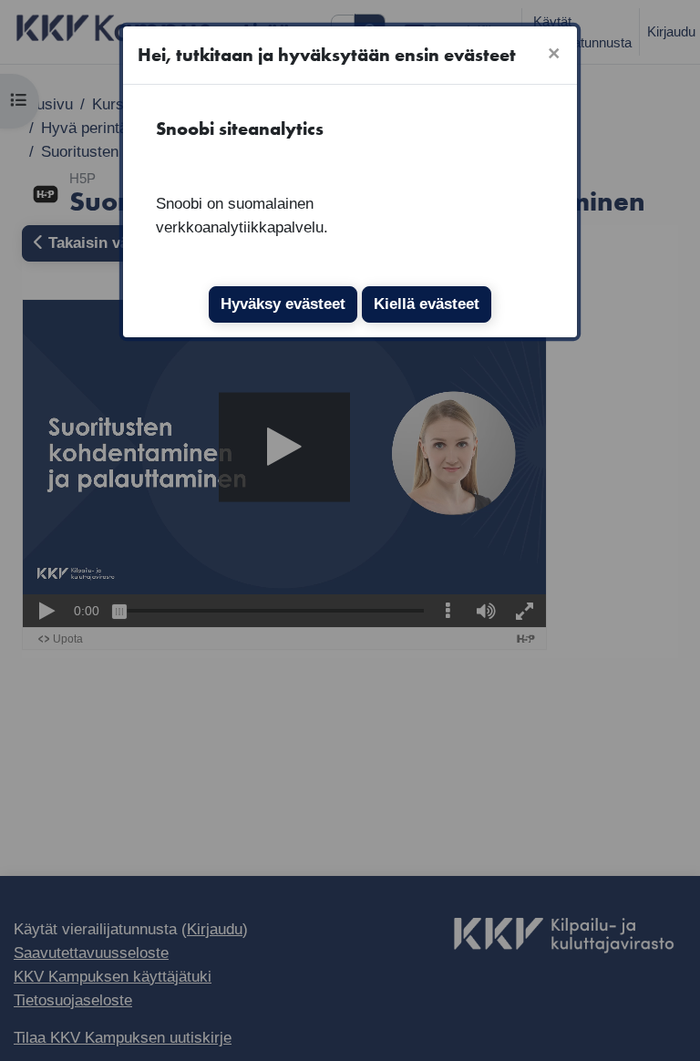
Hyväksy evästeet (283, 303)
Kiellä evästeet (426, 303)
